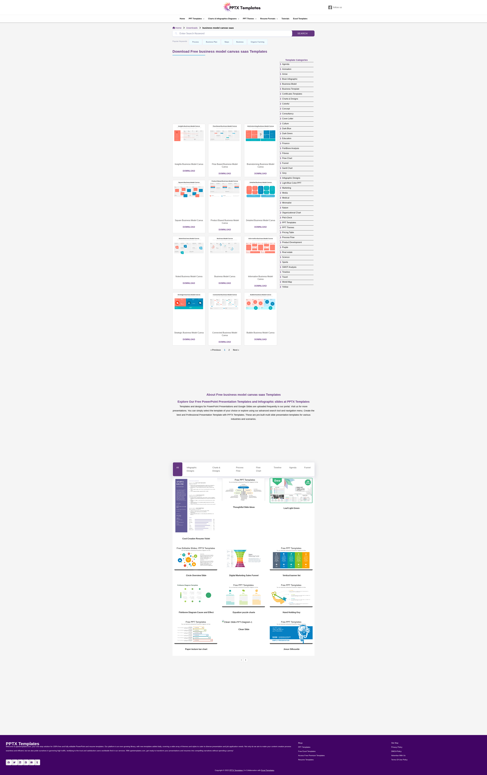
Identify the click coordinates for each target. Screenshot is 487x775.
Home (182, 19)
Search (303, 33)
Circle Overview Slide (196, 575)
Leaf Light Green (292, 508)
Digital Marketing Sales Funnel (243, 575)
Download (189, 171)
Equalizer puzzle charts (244, 612)
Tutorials (285, 19)
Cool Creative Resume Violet (196, 539)
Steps (226, 42)
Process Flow (239, 469)
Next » (236, 350)
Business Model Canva (224, 276)
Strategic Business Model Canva (189, 333)
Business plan (211, 42)
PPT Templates (195, 19)
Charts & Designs (216, 469)
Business (240, 42)
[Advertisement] (224, 90)
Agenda (292, 467)
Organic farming (257, 42)
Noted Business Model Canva (189, 276)
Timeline (277, 467)
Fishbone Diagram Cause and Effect (196, 612)
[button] (9, 762)
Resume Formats (267, 19)
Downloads (192, 28)
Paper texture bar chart (196, 649)
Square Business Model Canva (189, 220)
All (177, 467)
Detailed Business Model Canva (260, 220)
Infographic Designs (192, 469)
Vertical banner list (291, 575)
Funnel (307, 467)
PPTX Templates (22, 743)
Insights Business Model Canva (189, 164)
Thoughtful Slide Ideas (244, 507)
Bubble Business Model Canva (260, 333)
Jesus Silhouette (291, 649)
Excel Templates (300, 19)
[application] (203, 18)
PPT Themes (248, 19)
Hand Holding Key (291, 612)
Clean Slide (243, 629)
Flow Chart (258, 469)
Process (195, 42)
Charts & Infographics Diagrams (222, 19)
